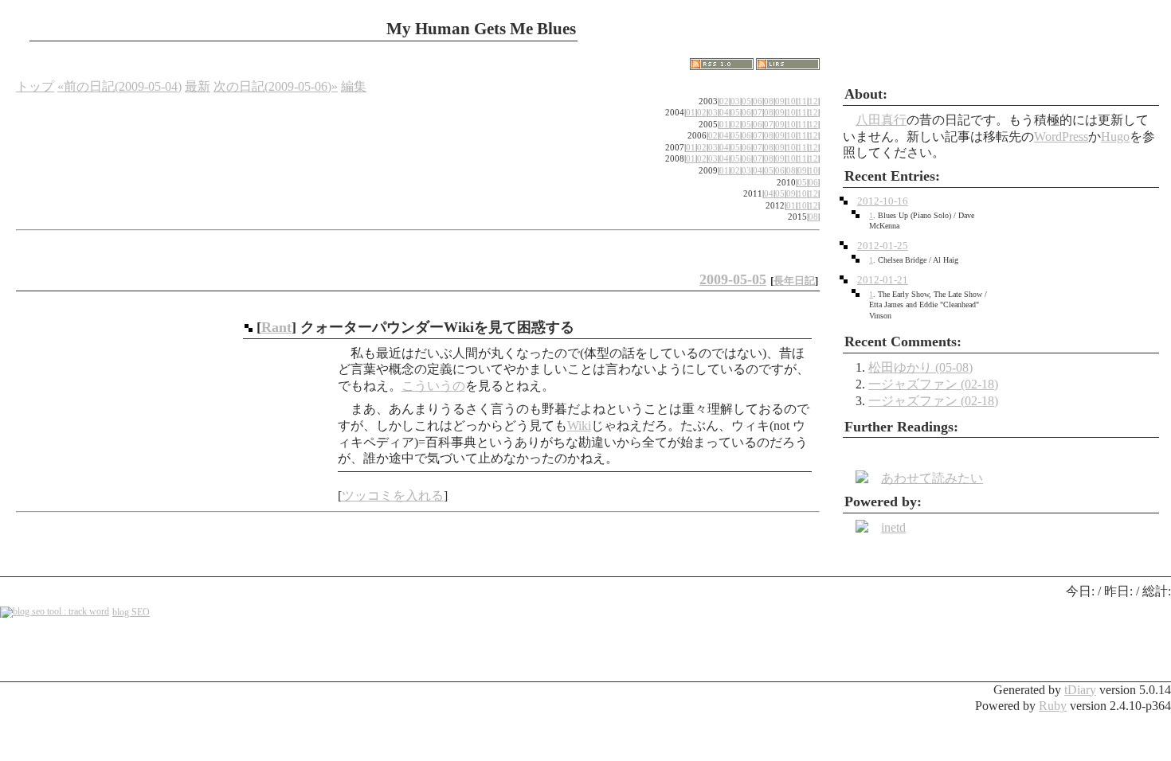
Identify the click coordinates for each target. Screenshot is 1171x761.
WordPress (1061, 136)
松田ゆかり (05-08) (920, 367)
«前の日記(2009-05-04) (119, 86)
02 (724, 101)
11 (802, 101)
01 (690, 112)
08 (768, 101)
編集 (353, 86)
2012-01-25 (882, 246)
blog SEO (131, 612)
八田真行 (881, 120)
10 (791, 101)
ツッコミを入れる (393, 495)
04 (724, 112)
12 (813, 101)
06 (757, 101)
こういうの (433, 385)
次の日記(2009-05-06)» (275, 86)
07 (757, 112)
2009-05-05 (732, 279)
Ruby (1053, 705)
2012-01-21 (882, 280)
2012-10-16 (882, 201)
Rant (276, 327)
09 (780, 101)
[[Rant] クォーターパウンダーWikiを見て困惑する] (249, 327)
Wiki (579, 425)
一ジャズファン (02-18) (933, 384)
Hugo (1115, 136)
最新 (197, 86)
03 (735, 101)
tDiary (1080, 690)
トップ (35, 86)
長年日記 (794, 281)
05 (746, 101)
